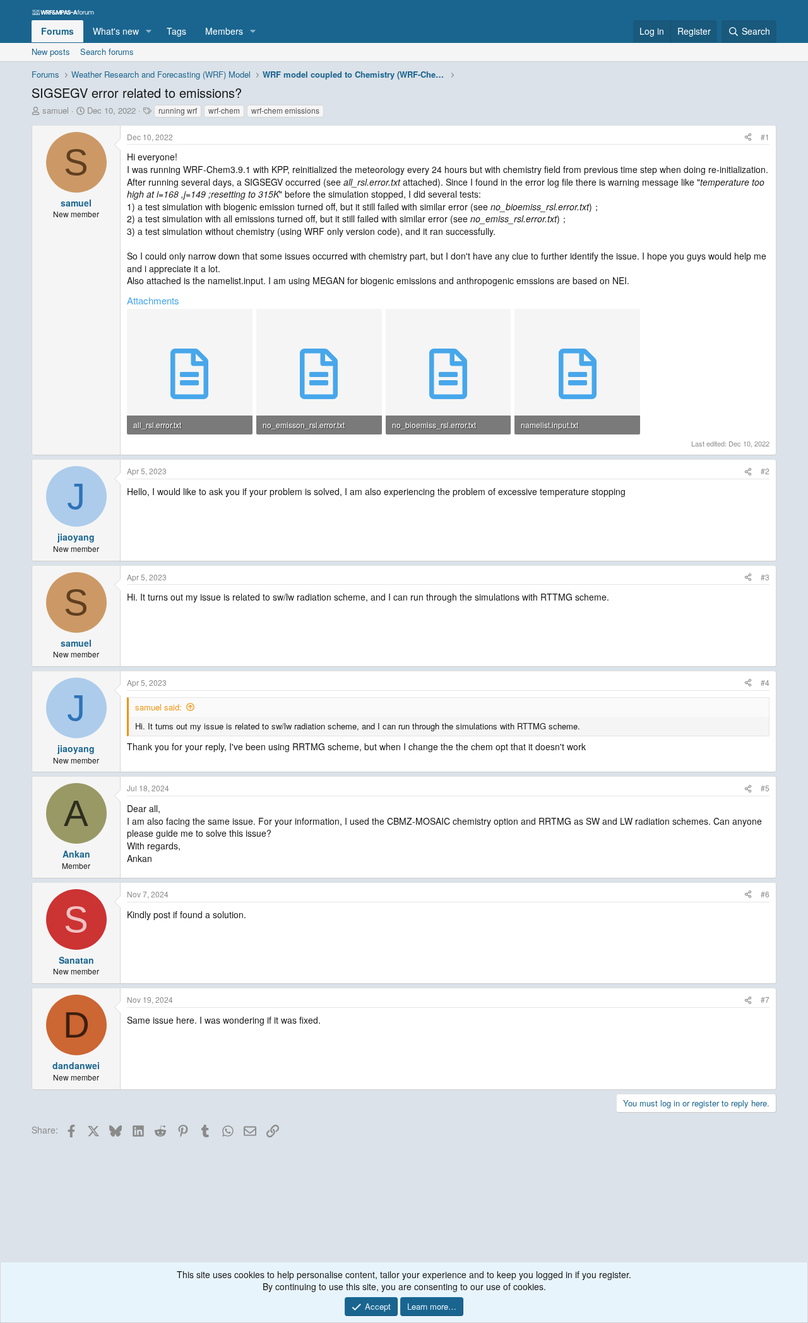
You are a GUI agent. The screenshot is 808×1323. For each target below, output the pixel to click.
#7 (765, 999)
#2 (765, 470)
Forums (57, 31)
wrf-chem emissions (285, 110)
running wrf (177, 110)
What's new (116, 31)
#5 (765, 787)
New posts (51, 51)
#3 (765, 577)
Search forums (107, 51)
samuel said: (158, 707)
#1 (765, 136)
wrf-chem (224, 110)
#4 (765, 682)
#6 (765, 894)
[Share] (748, 137)
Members (224, 31)
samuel (55, 110)
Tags (176, 31)
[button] (148, 31)
